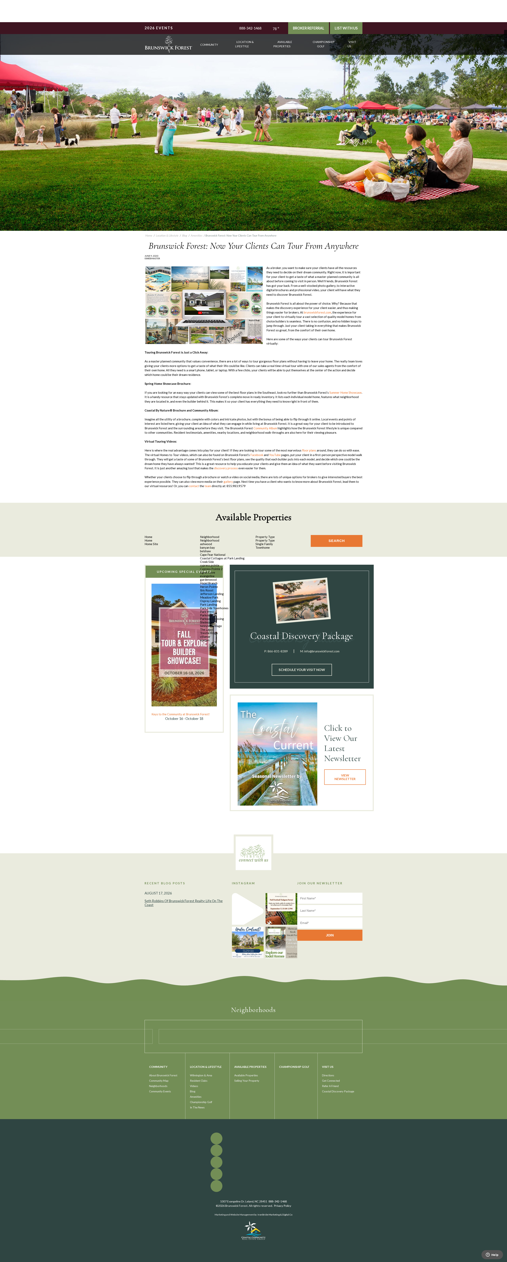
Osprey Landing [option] (210, 601)
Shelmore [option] (206, 622)
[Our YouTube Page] (505, 37)
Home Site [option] (151, 544)
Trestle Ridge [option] (209, 633)
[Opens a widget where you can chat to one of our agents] (492, 1255)
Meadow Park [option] (209, 597)
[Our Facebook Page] (505, 31)
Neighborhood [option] (209, 540)
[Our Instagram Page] (505, 40)
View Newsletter (345, 777)
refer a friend (330, 1086)
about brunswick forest (163, 1075)
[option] (184, 652)
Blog (192, 1091)
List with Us (346, 28)
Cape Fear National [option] (212, 554)
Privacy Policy (282, 1205)
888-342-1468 (250, 28)
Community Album (265, 428)
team (208, 486)
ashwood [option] (206, 544)
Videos (194, 1086)
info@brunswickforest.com (321, 651)
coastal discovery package (338, 1091)
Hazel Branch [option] (208, 583)
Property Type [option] (265, 540)
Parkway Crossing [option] (212, 619)
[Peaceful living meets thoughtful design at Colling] (248, 909)
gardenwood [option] (208, 579)
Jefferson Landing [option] (212, 594)
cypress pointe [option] (209, 565)
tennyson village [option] (211, 626)
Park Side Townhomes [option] (214, 608)
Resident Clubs (198, 1080)
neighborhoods (158, 1086)
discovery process (226, 468)
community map (159, 1080)
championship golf (324, 44)
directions (328, 1075)
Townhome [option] (262, 547)
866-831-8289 (278, 651)
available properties (282, 44)
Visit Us (352, 44)
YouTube (275, 455)
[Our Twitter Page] (505, 34)
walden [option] (204, 640)
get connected (331, 1080)
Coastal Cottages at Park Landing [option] (222, 558)
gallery (228, 481)
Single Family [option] (264, 544)
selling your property (246, 1080)
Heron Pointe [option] (209, 586)
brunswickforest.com (317, 312)
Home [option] (148, 540)
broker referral (308, 28)
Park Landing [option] (208, 604)
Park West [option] (207, 611)
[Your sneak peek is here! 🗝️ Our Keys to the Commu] (281, 942)
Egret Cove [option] (207, 572)
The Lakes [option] (206, 629)
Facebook (256, 455)
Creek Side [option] (207, 562)
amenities (195, 1096)
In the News (197, 1107)
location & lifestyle (244, 44)
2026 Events (159, 28)
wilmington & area (201, 1075)
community (209, 44)
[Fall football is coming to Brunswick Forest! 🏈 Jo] (281, 909)
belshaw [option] (205, 551)
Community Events (160, 1091)
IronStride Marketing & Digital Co (275, 1214)
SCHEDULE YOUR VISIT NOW (302, 670)
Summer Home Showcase (345, 392)
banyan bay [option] (207, 547)
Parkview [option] (206, 615)
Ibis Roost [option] (206, 590)
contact (194, 486)
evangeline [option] (207, 576)
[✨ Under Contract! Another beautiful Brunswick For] (248, 942)
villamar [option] (205, 636)
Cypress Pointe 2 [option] (211, 569)
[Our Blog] (505, 43)
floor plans (309, 450)
